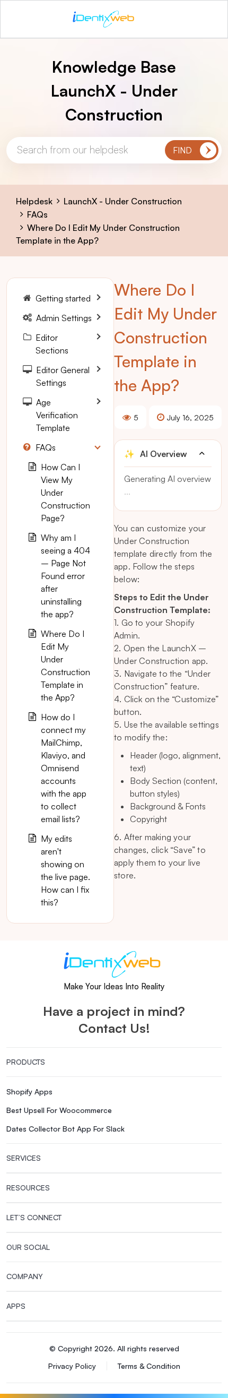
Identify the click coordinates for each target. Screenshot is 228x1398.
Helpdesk (34, 201)
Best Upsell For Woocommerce (59, 1110)
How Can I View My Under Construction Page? (65, 492)
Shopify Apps (29, 1091)
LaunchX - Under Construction (123, 201)
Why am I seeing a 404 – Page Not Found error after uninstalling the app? (65, 575)
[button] (168, 453)
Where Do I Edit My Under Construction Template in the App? (65, 665)
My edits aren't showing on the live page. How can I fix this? (65, 870)
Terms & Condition (149, 1365)
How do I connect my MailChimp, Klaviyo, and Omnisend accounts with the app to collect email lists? (63, 768)
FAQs (37, 214)
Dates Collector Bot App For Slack (65, 1128)
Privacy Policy (72, 1365)
